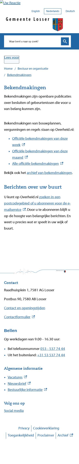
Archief (65, 436)
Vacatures (17, 377)
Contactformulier (19, 317)
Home (8, 68)
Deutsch (70, 11)
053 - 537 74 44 (52, 349)
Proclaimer (45, 435)
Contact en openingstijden (24, 308)
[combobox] (33, 41)
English (36, 11)
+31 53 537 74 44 (51, 355)
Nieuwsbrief (19, 384)
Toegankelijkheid (21, 435)
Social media (14, 411)
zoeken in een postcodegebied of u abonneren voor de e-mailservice (37, 203)
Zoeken (65, 41)
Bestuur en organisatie (33, 68)
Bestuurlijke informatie (27, 390)
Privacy (24, 428)
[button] (39, 3)
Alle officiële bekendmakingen (37, 164)
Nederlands (52, 11)
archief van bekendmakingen (49, 173)
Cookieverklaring (46, 428)
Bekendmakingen (19, 75)
